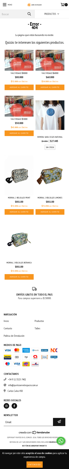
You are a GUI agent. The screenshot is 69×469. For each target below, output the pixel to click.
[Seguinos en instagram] (6, 406)
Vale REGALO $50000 (19, 119)
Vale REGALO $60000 (50, 73)
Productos (39, 321)
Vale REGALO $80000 (19, 73)
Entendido (34, 464)
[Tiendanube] (34, 434)
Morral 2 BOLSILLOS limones (50, 197)
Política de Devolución (14, 335)
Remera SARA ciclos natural (50, 136)
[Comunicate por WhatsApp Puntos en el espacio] (60, 441)
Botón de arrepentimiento (34, 446)
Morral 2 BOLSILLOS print (19, 197)
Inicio (6, 321)
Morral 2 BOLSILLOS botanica (19, 262)
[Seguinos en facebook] (14, 406)
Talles (37, 328)
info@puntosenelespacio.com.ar (23, 385)
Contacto (8, 328)
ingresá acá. (54, 442)
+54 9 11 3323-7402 (17, 379)
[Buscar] (29, 14)
